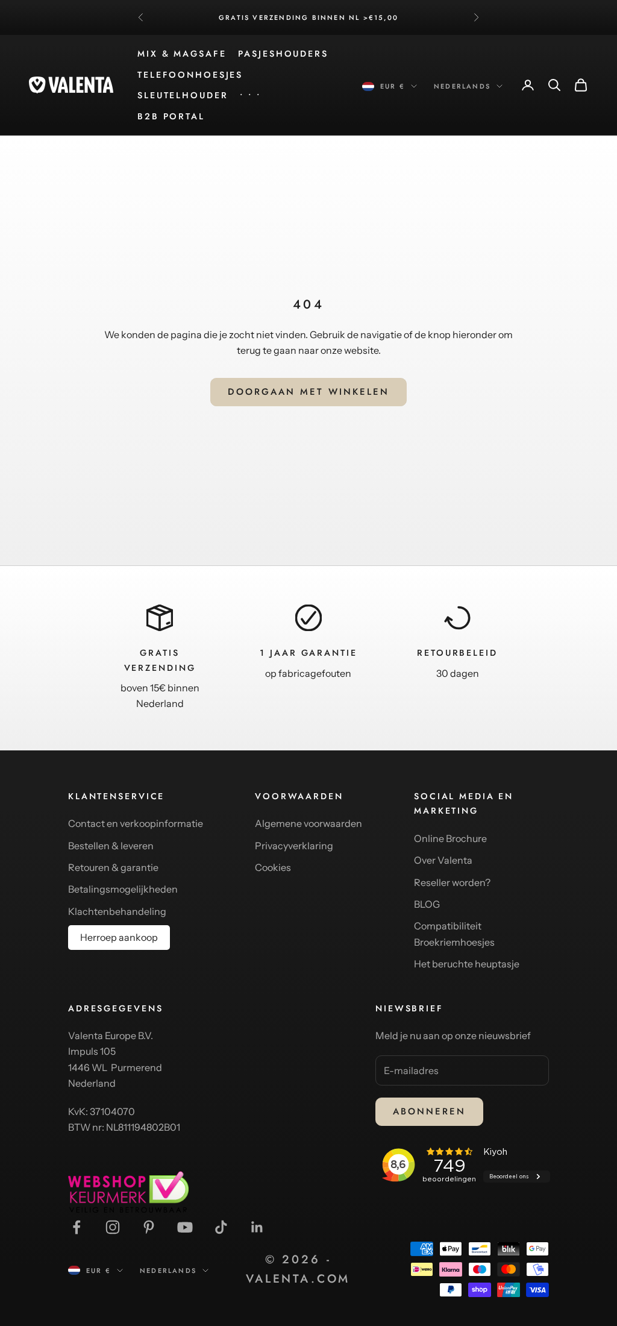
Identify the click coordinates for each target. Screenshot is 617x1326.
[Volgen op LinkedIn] (257, 1227)
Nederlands (462, 86)
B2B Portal (171, 116)
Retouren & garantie (113, 867)
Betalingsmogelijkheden (123, 889)
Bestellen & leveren (111, 846)
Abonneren (429, 1111)
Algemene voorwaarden (308, 823)
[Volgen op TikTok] (221, 1227)
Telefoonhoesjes (190, 75)
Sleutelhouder (182, 95)
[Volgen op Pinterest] (148, 1227)
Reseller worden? (452, 882)
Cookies (273, 867)
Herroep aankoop (119, 937)
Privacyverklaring (294, 846)
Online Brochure (450, 838)
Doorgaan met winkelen (308, 391)
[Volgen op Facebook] (76, 1227)
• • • (250, 95)
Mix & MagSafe (181, 54)
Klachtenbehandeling (117, 911)
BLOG (427, 904)
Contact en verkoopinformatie (135, 823)
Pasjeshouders (283, 54)
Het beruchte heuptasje (466, 964)
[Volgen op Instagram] (112, 1227)
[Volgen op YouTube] (185, 1227)
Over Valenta (443, 860)
